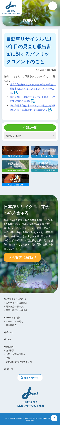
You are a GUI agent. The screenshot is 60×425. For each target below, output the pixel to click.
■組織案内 (8, 346)
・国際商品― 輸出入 (13, 306)
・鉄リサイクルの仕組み (15, 302)
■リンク (7, 339)
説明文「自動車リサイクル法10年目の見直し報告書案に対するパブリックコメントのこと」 (33, 88)
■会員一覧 (8, 368)
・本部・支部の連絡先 (14, 354)
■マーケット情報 (11, 317)
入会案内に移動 (20, 257)
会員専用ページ (31, 377)
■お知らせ (8, 332)
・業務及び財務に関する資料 (17, 361)
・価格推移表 (10, 325)
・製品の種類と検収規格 (15, 310)
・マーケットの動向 (13, 321)
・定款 (6, 358)
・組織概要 (8, 350)
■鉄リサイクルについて (15, 298)
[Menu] (52, 5)
